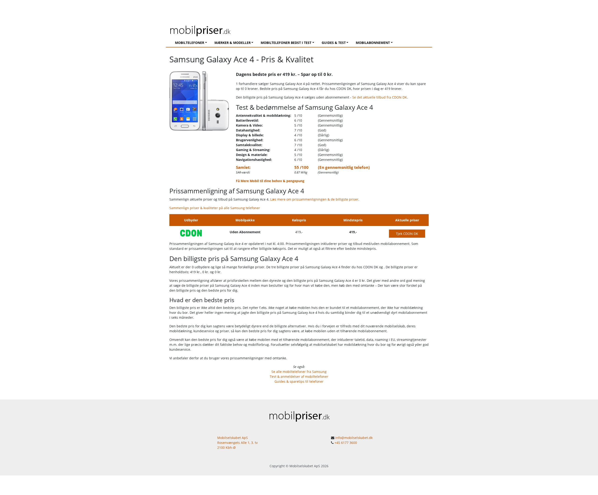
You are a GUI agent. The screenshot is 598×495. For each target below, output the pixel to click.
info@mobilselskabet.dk (354, 437)
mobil (199, 29)
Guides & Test (334, 42)
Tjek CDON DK (407, 233)
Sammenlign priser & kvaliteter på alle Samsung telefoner (214, 208)
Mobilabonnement (373, 42)
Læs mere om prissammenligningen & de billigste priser (314, 199)
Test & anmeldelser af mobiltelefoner (299, 376)
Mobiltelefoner (189, 42)
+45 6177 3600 (346, 442)
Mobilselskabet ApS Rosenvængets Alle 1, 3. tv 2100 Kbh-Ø (237, 442)
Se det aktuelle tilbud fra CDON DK (379, 97)
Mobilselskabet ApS (304, 466)
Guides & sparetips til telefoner (299, 381)
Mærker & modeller (232, 42)
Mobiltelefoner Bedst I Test (286, 42)
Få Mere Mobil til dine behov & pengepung (270, 181)
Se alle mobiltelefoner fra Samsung (299, 371)
